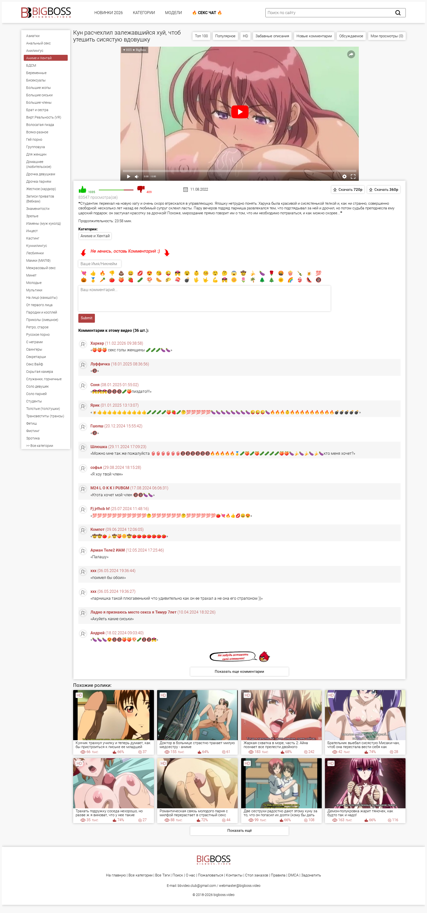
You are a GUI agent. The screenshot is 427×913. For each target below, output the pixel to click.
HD (245, 36)
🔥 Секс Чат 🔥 (207, 12)
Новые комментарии (314, 36)
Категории (144, 12)
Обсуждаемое (351, 36)
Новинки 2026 (108, 12)
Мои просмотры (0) (387, 36)
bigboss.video (224, 895)
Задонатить (311, 875)
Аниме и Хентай (95, 236)
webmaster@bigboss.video (239, 886)
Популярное (225, 36)
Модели (173, 12)
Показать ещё (239, 830)
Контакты (234, 875)
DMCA (293, 875)
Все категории (140, 875)
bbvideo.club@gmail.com (197, 886)
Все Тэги (162, 875)
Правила (278, 875)
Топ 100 (201, 36)
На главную (116, 875)
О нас (190, 875)
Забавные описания (272, 36)
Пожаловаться (210, 875)
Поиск (177, 875)
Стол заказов (256, 875)
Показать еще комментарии (239, 671)
